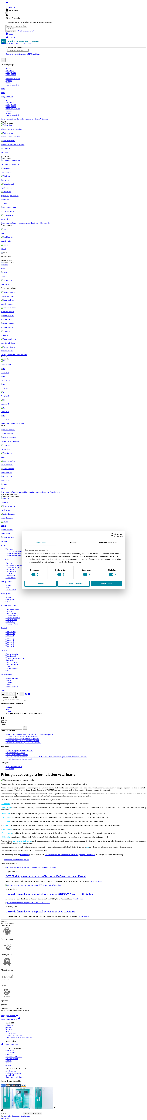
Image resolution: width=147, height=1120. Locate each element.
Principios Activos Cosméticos (17, 553)
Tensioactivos (10, 576)
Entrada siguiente (24, 860)
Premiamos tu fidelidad (14, 1035)
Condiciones (35, 54)
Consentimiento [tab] (39, 542)
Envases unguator (12, 668)
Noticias (8, 1061)
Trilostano (6, 821)
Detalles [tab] (73, 542)
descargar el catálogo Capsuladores (46, 492)
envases (8, 83)
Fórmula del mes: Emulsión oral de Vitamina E (22, 741)
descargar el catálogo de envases (12, 423)
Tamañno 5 (10, 646)
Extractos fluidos (12, 616)
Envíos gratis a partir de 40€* (23, 41)
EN (3, 41)
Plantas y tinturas (12, 624)
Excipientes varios (12, 567)
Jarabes (8, 585)
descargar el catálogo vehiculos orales (36, 223)
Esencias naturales (12, 609)
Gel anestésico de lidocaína (15, 753)
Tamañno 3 (10, 642)
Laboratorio (10, 711)
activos (8, 69)
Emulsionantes (11, 590)
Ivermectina (6, 804)
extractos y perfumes (13, 79)
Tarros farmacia (11, 662)
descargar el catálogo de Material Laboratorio (17, 492)
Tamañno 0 (10, 636)
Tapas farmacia (11, 656)
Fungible (9, 682)
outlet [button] (3, 690)
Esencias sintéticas (12, 613)
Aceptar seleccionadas (73, 584)
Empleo (8, 1063)
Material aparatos (12, 678)
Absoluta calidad (12, 1059)
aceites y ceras (11, 75)
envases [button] (4, 650)
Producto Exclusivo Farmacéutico (18, 551)
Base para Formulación (14, 767)
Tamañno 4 (10, 644)
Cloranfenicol (7, 829)
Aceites (8, 597)
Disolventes (10, 569)
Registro (9, 1029)
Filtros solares (11, 578)
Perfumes (9, 611)
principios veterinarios (87, 855)
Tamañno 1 (10, 638)
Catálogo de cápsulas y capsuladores (14, 355)
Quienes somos (11, 1050)
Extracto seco (10, 622)
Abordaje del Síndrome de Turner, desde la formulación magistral (29, 734)
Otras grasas (10, 599)
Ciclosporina (6, 817)
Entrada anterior (8, 860)
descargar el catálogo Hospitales (13, 119)
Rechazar (40, 584)
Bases (8, 587)
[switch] (60, 574)
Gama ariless (10, 660)
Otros (8, 670)
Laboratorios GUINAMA (22, 841)
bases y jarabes (11, 73)
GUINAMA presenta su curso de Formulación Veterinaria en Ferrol (46, 876)
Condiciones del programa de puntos (19, 1037)
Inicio (8, 707)
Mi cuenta (9, 1025)
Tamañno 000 (11, 632)
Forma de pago (11, 1033)
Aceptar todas (106, 584)
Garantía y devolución (14, 1077)
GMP (29, 54)
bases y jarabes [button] (6, 582)
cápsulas (9, 81)
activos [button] (3, 545)
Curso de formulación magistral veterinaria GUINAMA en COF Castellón (49, 893)
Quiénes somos (11, 54)
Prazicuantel (6, 808)
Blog (7, 709)
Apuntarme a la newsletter (32, 1113)
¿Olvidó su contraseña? (25, 31)
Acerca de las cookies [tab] (108, 542)
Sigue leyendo (96, 881)
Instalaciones (21, 54)
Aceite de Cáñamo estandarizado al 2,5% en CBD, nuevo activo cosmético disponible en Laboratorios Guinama (46, 757)
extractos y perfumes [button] (8, 605)
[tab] (73, 594)
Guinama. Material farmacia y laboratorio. (16, 43)
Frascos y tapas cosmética (15, 658)
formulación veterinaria (69, 855)
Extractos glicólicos (13, 618)
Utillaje (8, 680)
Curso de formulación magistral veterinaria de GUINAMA (40, 911)
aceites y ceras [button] (6, 593)
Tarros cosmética (12, 664)
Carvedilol (6, 825)
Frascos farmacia (12, 654)
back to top (5, 1118)
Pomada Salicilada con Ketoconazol (19, 759)
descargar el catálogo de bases (12, 223)
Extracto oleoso (11, 620)
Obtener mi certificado (10, 1044)
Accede (8, 1027)
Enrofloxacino (7, 833)
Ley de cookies (11, 1071)
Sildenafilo (6, 837)
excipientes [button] (5, 559)
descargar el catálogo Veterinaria (36, 119)
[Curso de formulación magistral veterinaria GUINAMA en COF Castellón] (33, 885)
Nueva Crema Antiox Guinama (17, 755)
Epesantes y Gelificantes (14, 565)
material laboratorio (13, 85)
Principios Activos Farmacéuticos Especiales (22, 555)
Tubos (8, 666)
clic (87, 847)
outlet (3, 89)
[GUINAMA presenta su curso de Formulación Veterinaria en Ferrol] (31, 868)
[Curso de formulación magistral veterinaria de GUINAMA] (28, 903)
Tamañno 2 (10, 640)
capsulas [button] (4, 628)
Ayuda (8, 1031)
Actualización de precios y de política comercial (23, 743)
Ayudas (8, 1065)
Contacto (9, 1055)
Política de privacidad (13, 1073)
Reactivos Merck (12, 687)
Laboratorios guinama (53, 855)
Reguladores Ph (11, 571)
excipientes (10, 71)
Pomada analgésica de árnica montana (19, 751)
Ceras (8, 602)
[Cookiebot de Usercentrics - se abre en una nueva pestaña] (113, 535)
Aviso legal (10, 1075)
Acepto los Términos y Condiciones (17, 1116)
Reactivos (9, 684)
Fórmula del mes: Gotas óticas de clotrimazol (22, 737)
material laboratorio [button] (8, 674)
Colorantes (9, 563)
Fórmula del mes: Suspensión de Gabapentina (22, 739)
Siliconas (9, 573)
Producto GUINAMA (14, 1057)
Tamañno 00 (10, 634)
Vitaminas (9, 549)
